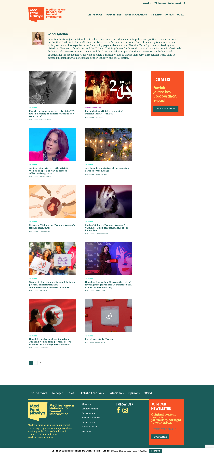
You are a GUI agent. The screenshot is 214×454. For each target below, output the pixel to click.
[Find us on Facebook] (118, 411)
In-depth (110, 14)
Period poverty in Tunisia (99, 339)
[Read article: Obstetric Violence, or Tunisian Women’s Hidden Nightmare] (52, 201)
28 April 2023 (100, 291)
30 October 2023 (101, 174)
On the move (95, 14)
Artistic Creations (136, 14)
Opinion (169, 14)
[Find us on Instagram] (125, 411)
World (180, 14)
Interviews (156, 14)
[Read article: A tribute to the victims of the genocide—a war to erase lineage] (108, 144)
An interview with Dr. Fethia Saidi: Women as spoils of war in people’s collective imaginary (48, 170)
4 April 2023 (44, 348)
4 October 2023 (45, 231)
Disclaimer (86, 431)
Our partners (88, 422)
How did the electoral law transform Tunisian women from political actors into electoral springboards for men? (50, 341)
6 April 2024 (100, 117)
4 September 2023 (102, 234)
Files (120, 14)
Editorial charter (89, 426)
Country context (89, 408)
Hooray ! (155, 451)
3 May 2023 (43, 291)
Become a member (90, 417)
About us (147, 3)
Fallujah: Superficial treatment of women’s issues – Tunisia (104, 112)
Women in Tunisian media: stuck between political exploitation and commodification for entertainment (52, 284)
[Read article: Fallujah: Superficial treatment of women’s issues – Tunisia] (108, 87)
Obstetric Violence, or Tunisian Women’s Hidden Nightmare (52, 226)
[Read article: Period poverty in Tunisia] (108, 315)
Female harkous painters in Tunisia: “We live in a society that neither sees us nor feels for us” (52, 113)
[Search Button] (185, 3)
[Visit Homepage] (47, 14)
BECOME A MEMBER (165, 109)
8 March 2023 (100, 343)
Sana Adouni (58, 34)
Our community (89, 413)
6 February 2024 (45, 177)
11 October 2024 (45, 120)
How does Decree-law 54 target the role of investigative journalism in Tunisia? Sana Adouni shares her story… (108, 284)
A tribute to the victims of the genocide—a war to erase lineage (108, 169)
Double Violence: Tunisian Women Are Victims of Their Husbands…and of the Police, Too (106, 227)
